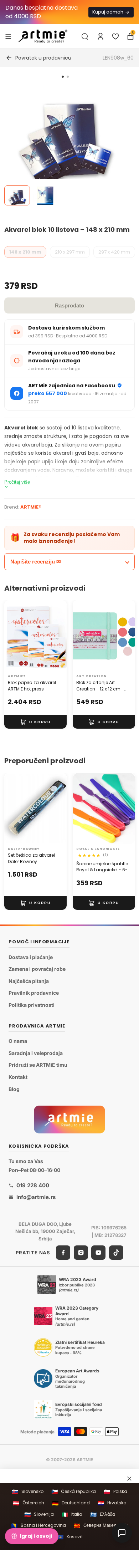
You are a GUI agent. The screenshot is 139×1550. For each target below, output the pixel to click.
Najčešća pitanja (29, 981)
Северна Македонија (101, 1525)
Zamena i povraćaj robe (37, 969)
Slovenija (39, 1514)
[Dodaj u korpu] (35, 722)
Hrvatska (112, 1503)
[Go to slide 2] (68, 77)
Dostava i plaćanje (31, 957)
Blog (14, 1089)
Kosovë (69, 1537)
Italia (72, 1514)
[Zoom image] (65, 144)
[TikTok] (116, 1252)
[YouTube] (98, 1252)
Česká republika (73, 1491)
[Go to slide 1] (63, 77)
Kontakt (18, 1077)
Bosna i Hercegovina (38, 1525)
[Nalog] (100, 36)
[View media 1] (17, 195)
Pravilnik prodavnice (34, 993)
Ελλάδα (102, 1514)
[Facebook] (63, 1252)
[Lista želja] (115, 36)
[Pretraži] (85, 36)
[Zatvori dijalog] (129, 1478)
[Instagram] (81, 1252)
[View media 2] (45, 195)
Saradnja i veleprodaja (36, 1053)
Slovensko (27, 1491)
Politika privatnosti (32, 1005)
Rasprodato (69, 305)
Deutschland (71, 1503)
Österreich (28, 1503)
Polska (115, 1491)
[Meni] (8, 36)
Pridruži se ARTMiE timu (38, 1065)
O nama (18, 1041)
